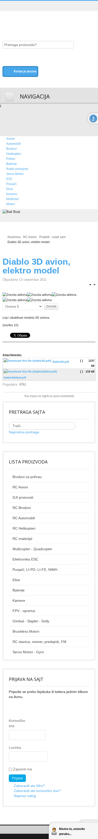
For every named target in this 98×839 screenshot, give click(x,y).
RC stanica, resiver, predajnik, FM (39, 642)
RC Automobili (24, 518)
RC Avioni (30, 237)
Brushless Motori (26, 631)
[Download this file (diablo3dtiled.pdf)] (31, 372)
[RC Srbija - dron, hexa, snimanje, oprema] (44, 20)
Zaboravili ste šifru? (29, 786)
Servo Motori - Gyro (28, 652)
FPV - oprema (24, 611)
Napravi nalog (25, 796)
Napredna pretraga (24, 432)
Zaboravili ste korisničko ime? (37, 791)
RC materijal (22, 539)
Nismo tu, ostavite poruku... (72, 831)
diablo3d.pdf (60, 361)
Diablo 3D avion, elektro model (36, 266)
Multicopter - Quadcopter (32, 549)
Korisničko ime (12, 723)
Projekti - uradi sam (52, 237)
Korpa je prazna (25, 71)
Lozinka (12, 747)
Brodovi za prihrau (27, 477)
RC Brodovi (22, 508)
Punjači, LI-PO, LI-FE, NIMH (35, 570)
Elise (16, 580)
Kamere (19, 600)
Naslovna (14, 237)
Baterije (19, 590)
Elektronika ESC (25, 559)
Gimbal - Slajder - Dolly (31, 621)
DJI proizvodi (23, 497)
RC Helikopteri (24, 528)
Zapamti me (22, 769)
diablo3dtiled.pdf (15, 377)
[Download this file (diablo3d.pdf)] (28, 361)
